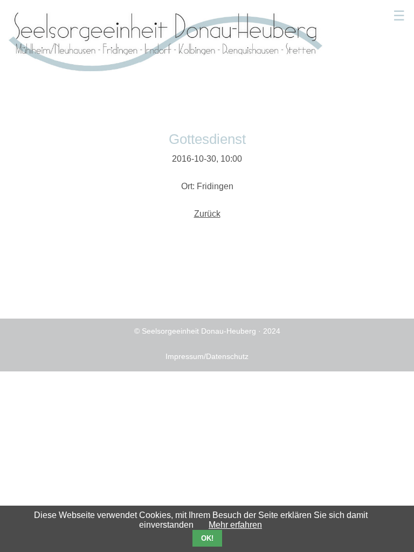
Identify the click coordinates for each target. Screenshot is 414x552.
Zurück (207, 213)
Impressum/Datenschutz (207, 356)
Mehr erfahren (235, 524)
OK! (207, 538)
